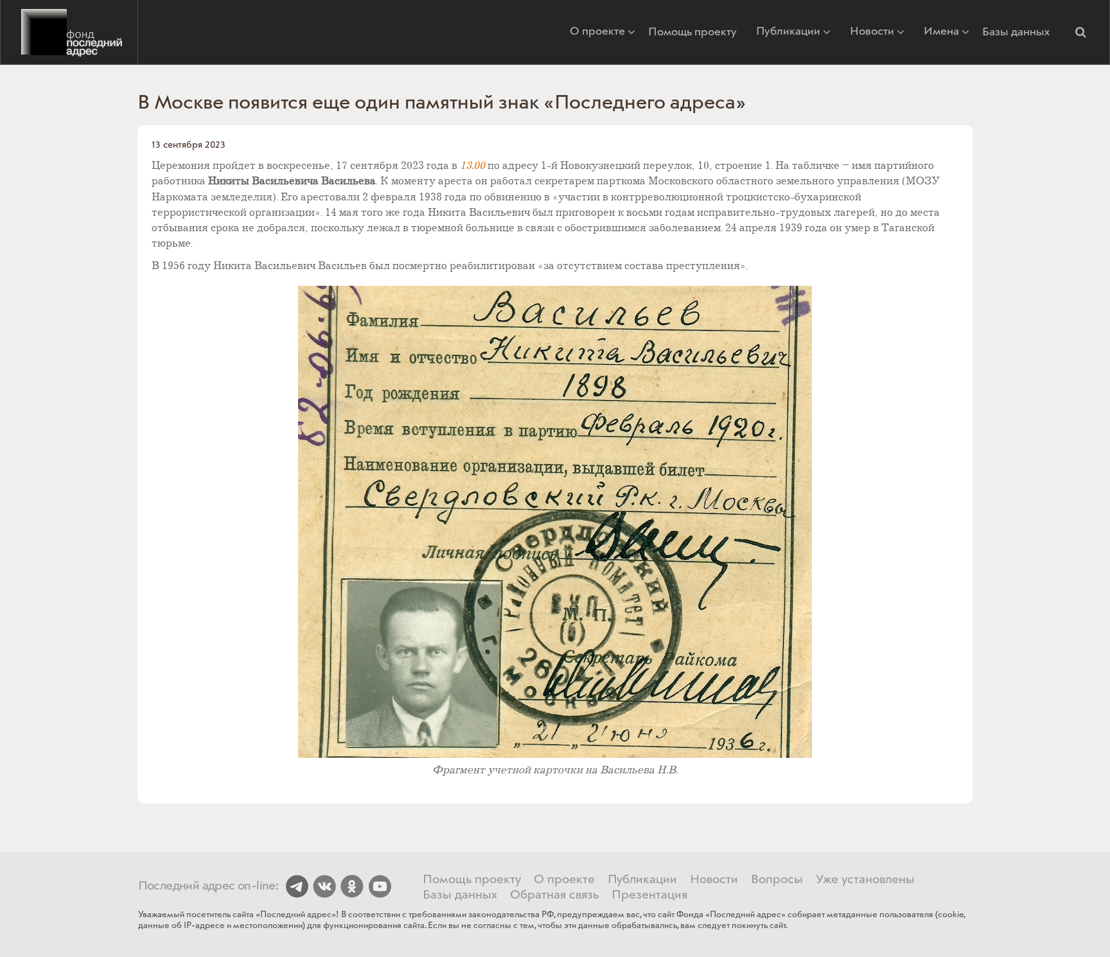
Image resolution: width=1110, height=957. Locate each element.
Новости (872, 32)
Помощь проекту (692, 32)
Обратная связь (554, 895)
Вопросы (777, 880)
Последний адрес (69, 32)
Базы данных (1016, 32)
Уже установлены (865, 880)
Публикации (788, 32)
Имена (941, 32)
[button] (1080, 32)
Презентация (649, 895)
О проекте (597, 32)
